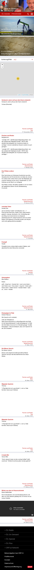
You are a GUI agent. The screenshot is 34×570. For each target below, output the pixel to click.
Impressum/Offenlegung (13, 567)
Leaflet (19, 94)
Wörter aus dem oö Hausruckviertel (13, 490)
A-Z (15, 59)
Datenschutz (9, 563)
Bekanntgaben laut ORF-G (14, 553)
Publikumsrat (9, 556)
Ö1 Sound (6, 14)
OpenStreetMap (25, 94)
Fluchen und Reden (8, 135)
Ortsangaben (6, 277)
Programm (16, 14)
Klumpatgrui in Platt (8, 313)
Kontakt (7, 560)
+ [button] (2, 65)
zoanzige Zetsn (6, 206)
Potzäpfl (4, 242)
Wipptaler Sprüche (7, 384)
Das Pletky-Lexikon (8, 171)
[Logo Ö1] (4, 3)
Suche (28, 14)
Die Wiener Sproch (7, 348)
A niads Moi (5, 455)
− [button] (2, 67)
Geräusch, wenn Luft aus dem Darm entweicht (16, 100)
